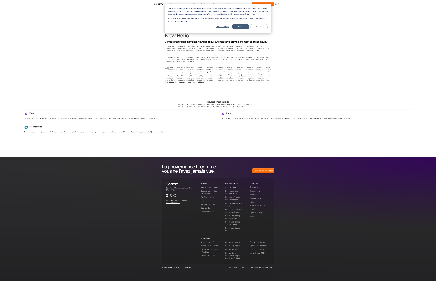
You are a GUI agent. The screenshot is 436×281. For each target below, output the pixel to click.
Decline (259, 27)
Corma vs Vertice (258, 246)
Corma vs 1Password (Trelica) (210, 250)
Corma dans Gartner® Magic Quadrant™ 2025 (232, 255)
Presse (253, 202)
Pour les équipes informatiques (234, 210)
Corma (167, 68)
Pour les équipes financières (234, 223)
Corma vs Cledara (209, 246)
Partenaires (256, 213)
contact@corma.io (173, 203)
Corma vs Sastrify (259, 242)
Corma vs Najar (232, 246)
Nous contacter (257, 205)
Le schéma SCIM (257, 253)
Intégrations (207, 197)
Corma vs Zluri (208, 255)
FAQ (202, 201)
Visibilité (230, 187)
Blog (252, 216)
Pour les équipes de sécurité (234, 217)
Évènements (255, 198)
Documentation (208, 204)
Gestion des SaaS (209, 187)
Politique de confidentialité (262, 267)
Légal (252, 209)
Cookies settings (222, 27)
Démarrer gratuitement (263, 171)
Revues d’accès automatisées (232, 198)
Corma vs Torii (232, 249)
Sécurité (254, 194)
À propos (254, 187)
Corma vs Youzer (233, 242)
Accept (240, 27)
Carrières (255, 191)
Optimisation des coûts (234, 204)
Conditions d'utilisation (237, 267)
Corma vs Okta (257, 249)
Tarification (207, 211)
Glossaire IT (207, 242)
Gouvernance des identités (209, 192)
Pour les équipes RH (234, 229)
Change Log (206, 208)
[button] (278, 4)
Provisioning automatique (231, 192)
